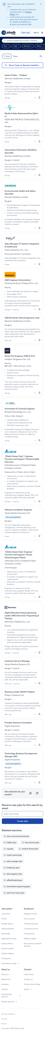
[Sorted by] (41, 56)
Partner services (7, 1002)
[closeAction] (40, 4)
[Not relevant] (37, 793)
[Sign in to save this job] (39, 97)
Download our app (8, 963)
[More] (35, 97)
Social (26, 989)
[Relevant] (30, 793)
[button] (41, 56)
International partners (6, 995)
